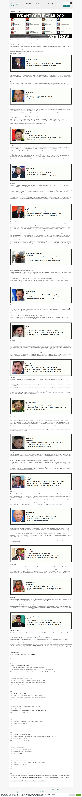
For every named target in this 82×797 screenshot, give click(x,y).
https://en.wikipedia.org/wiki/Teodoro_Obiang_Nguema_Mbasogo (22, 755)
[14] (44, 239)
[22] (35, 318)
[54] (50, 642)
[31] (70, 423)
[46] (56, 569)
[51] (33, 608)
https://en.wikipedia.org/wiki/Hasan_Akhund (19, 693)
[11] (58, 199)
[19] (69, 308)
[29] (38, 392)
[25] (45, 379)
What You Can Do (49, 3)
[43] (27, 536)
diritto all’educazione (14, 780)
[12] (64, 227)
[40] (46, 502)
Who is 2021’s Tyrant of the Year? (30, 654)
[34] (49, 456)
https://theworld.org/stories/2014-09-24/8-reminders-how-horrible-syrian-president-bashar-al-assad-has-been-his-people (31, 699)
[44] (19, 541)
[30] (36, 393)
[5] (18, 117)
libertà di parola (34, 780)
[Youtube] (23, 792)
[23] (41, 352)
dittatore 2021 (21, 780)
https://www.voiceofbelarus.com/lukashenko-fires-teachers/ (20, 665)
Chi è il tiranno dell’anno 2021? (17, 11)
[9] (22, 192)
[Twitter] (20, 792)
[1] (55, 77)
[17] (52, 278)
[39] (37, 497)
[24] (65, 355)
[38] (33, 469)
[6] (45, 123)
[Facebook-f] (17, 792)
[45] (62, 566)
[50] (43, 604)
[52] (45, 632)
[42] (47, 528)
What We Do (38, 3)
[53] (52, 637)
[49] (47, 600)
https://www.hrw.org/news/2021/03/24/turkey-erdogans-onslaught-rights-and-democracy (26, 684)
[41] (62, 504)
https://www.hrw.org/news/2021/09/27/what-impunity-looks (21, 727)
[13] (62, 233)
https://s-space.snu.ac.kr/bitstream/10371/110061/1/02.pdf (21, 734)
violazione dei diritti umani (41, 780)
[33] (27, 430)
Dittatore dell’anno (27, 780)
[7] (63, 155)
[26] (49, 379)
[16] (43, 272)
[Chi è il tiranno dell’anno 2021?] (41, 25)
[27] (16, 385)
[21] (44, 315)
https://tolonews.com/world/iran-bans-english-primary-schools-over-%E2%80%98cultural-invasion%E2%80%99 (30, 710)
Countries (40, 6)
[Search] (71, 3)
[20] (66, 310)
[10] (18, 198)
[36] (49, 462)
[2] (70, 84)
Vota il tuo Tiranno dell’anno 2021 (15, 53)
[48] (51, 573)
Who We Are (28, 3)
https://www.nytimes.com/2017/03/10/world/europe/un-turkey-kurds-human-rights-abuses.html (27, 686)
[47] (47, 572)
